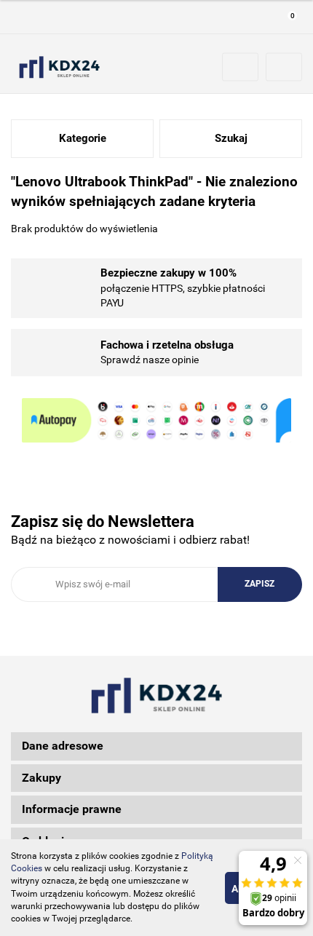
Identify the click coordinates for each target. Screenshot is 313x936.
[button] (287, 17)
